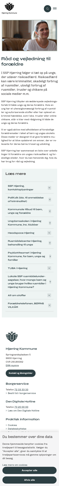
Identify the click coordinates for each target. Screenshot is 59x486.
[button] (56, 8)
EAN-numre (12, 365)
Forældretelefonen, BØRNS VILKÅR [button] (26, 305)
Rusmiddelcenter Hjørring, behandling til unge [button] (25, 243)
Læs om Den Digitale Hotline (23, 410)
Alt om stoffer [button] (17, 295)
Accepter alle (29, 470)
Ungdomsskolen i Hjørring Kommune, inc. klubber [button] (24, 223)
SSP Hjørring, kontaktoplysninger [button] (20, 187)
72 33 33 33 (21, 389)
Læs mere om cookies (14, 464)
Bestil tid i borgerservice (22, 393)
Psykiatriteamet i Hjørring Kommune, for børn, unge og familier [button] (26, 256)
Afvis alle (29, 479)
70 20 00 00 (21, 407)
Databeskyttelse (17, 428)
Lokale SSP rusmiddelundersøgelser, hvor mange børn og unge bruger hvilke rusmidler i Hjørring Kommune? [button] (27, 281)
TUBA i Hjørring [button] (18, 268)
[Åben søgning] (47, 8)
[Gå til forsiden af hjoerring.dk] (21, 8)
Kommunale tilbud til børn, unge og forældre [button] (25, 211)
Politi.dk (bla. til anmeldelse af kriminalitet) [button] (26, 199)
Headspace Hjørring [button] (21, 232)
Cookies (12, 425)
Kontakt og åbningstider (21, 373)
